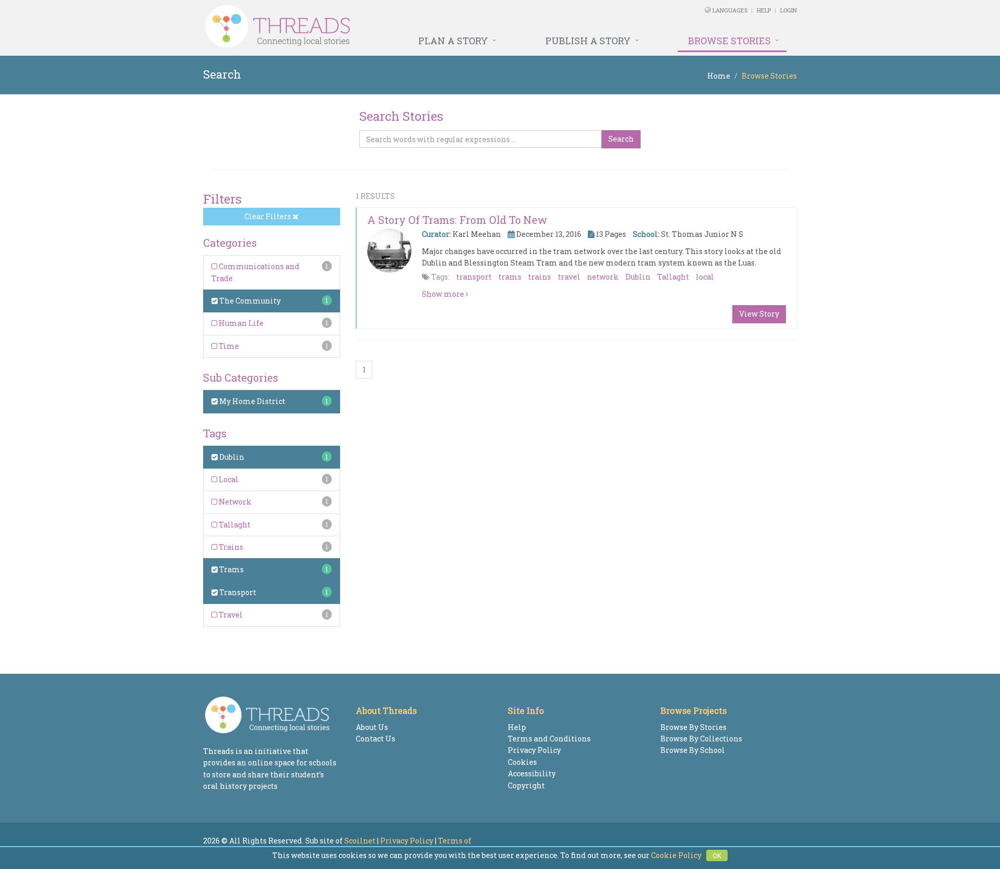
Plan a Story (453, 40)
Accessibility (532, 773)
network (603, 277)
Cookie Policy (676, 855)
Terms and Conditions (549, 739)
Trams (231, 569)
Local (228, 479)
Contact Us (375, 739)
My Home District (251, 401)
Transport (237, 592)
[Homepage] (386, 26)
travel (569, 277)
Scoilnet (360, 841)
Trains (230, 547)
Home (718, 76)
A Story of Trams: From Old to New (457, 219)
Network (234, 502)
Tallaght (234, 525)
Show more (444, 294)
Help (764, 10)
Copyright (526, 785)
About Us (372, 727)
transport (474, 277)
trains (539, 277)
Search (621, 139)
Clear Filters (268, 216)
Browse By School (692, 750)
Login (788, 10)
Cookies (522, 762)
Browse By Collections (701, 739)
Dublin (231, 457)
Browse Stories (729, 40)
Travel (230, 615)
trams (509, 277)
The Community (249, 301)
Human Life (240, 323)
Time (228, 346)
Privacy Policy (534, 750)
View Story (759, 314)
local (705, 277)
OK (716, 855)
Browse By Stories (693, 727)
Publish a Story (588, 40)
